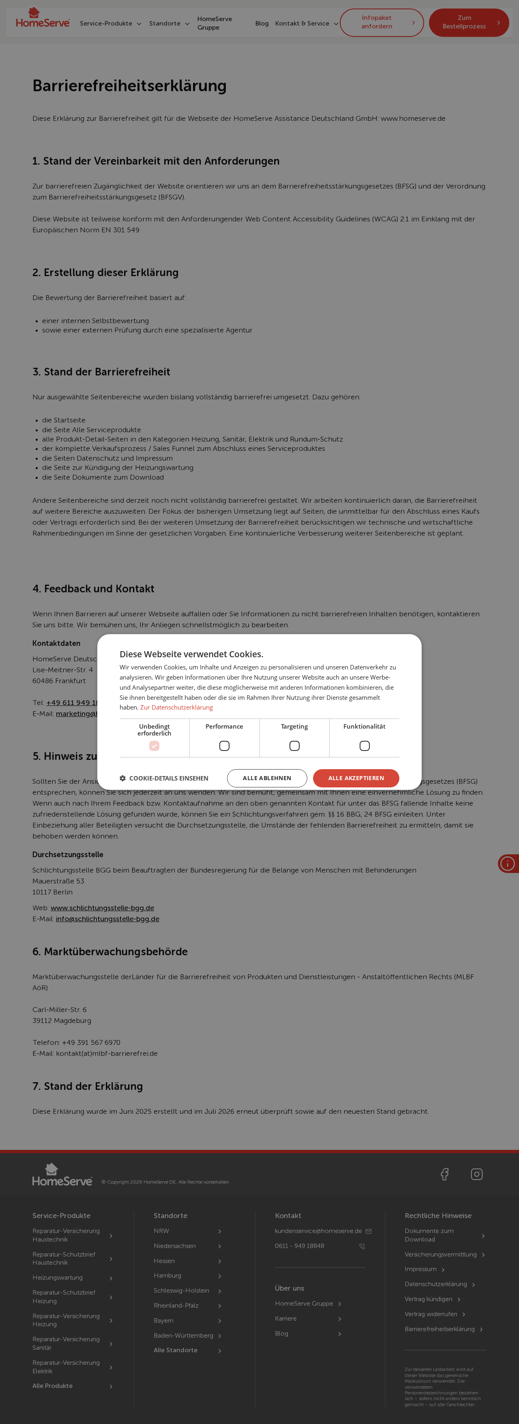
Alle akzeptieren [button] (356, 778)
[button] (164, 778)
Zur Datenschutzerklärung (176, 707)
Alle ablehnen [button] (267, 778)
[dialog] (259, 712)
